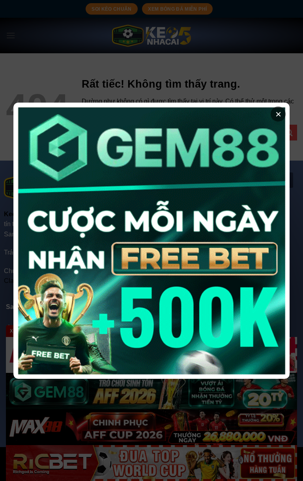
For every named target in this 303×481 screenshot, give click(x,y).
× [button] (278, 114)
